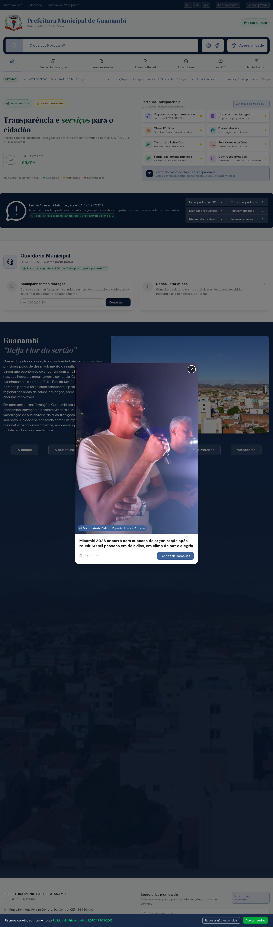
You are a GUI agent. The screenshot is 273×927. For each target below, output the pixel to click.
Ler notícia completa (175, 556)
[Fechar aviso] (191, 369)
